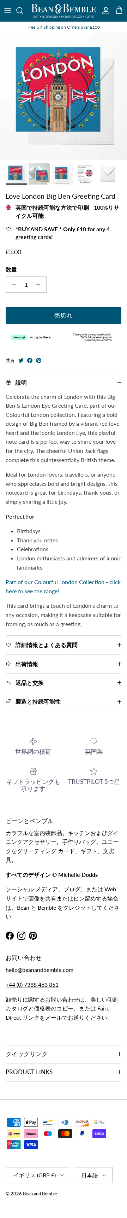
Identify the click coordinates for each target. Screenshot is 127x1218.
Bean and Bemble (40, 1193)
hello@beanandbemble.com (39, 969)
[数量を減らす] (12, 284)
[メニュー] (8, 10)
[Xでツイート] (21, 360)
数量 (11, 269)
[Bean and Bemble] (63, 11)
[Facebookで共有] (29, 360)
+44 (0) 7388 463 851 (32, 984)
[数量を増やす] (40, 284)
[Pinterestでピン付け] (38, 360)
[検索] (23, 10)
